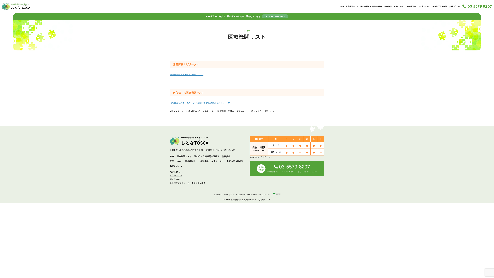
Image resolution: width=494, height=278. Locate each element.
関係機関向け (412, 6)
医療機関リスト (352, 6)
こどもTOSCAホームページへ (275, 16)
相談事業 (204, 161)
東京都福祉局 (176, 175)
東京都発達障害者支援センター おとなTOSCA (250, 199)
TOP (342, 6)
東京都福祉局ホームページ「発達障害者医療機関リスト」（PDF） (201, 102)
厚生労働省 (175, 179)
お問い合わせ (454, 6)
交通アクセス (425, 6)
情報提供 (388, 6)
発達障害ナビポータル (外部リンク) (186, 74)
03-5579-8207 (479, 6)
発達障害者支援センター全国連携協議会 (187, 183)
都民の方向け (399, 6)
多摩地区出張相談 (440, 6)
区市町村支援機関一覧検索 (371, 6)
